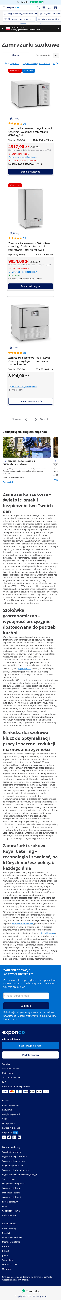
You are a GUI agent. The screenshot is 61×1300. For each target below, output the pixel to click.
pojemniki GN (24, 668)
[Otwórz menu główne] (4, 7)
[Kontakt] (44, 7)
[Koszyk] (55, 7)
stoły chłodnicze (47, 933)
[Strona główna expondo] (6, 63)
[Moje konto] (49, 7)
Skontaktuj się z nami (30, 1045)
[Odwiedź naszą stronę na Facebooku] (9, 1138)
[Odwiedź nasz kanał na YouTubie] (4, 1138)
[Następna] (35, 419)
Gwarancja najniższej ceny (24, 157)
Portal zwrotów (30, 1055)
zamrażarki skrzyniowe (22, 923)
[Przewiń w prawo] (58, 28)
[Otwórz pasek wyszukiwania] (38, 7)
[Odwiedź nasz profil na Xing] (19, 1138)
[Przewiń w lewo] (3, 28)
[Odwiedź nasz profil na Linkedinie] (14, 1138)
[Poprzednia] (25, 419)
